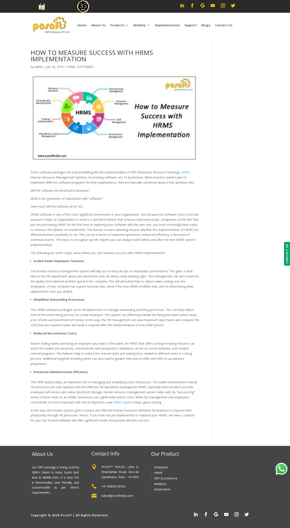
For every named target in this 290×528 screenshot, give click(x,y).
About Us (98, 25)
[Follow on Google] (202, 5)
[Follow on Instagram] (223, 5)
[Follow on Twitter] (233, 5)
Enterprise (161, 467)
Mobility (139, 25)
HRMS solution (123, 402)
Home (82, 25)
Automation (162, 489)
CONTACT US (287, 254)
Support (190, 25)
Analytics (160, 484)
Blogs (205, 25)
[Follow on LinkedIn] (182, 5)
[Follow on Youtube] (212, 5)
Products (117, 25)
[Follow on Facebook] (192, 5)
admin (39, 67)
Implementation (167, 25)
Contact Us (223, 25)
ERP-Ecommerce (165, 478)
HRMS (71, 67)
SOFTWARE (85, 67)
